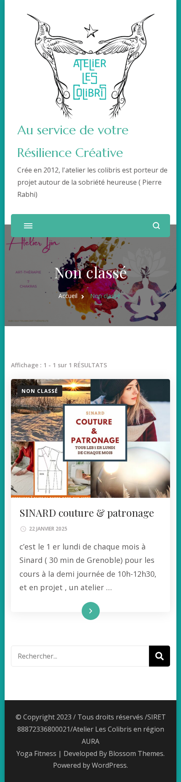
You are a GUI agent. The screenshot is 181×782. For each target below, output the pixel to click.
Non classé (39, 391)
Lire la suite (76, 611)
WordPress (109, 765)
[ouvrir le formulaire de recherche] (156, 225)
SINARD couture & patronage (86, 512)
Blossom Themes (136, 753)
